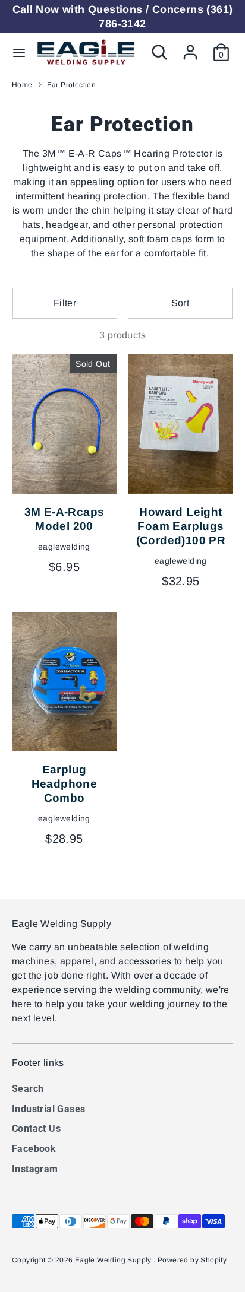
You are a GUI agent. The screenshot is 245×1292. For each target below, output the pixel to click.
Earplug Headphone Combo (65, 783)
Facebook (34, 1148)
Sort (180, 303)
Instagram (35, 1168)
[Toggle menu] (19, 52)
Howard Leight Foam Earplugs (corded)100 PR (181, 526)
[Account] (190, 47)
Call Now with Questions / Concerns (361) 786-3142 (122, 17)
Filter (65, 303)
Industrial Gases (48, 1109)
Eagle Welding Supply (114, 1260)
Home (22, 85)
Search (27, 1088)
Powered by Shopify (192, 1260)
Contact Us (36, 1128)
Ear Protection (71, 85)
